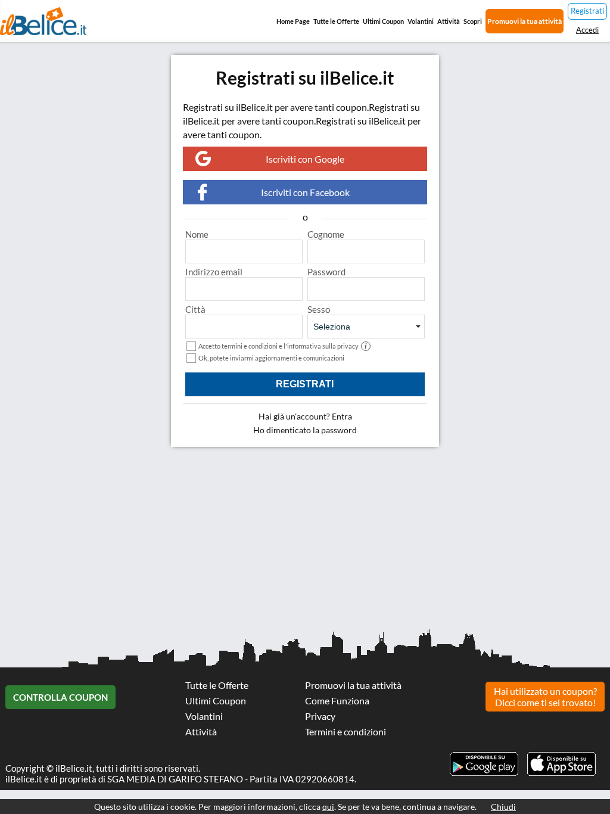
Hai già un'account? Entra (305, 416)
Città (195, 309)
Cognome (325, 234)
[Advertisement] (305, 542)
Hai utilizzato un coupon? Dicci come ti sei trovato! (545, 696)
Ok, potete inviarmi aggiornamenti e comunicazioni (271, 358)
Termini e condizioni (345, 731)
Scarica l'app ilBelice (561, 764)
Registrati (587, 10)
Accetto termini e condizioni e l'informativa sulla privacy (282, 345)
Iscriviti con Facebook (305, 192)
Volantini (420, 21)
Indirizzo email (213, 271)
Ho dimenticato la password (305, 430)
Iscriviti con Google (305, 158)
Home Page (293, 21)
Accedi (587, 30)
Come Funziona (337, 700)
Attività (448, 21)
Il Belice (43, 21)
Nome (196, 234)
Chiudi (503, 806)
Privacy (320, 716)
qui (328, 806)
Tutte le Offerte (336, 21)
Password (326, 271)
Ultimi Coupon (383, 21)
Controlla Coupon (60, 697)
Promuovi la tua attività (524, 21)
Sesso (318, 309)
